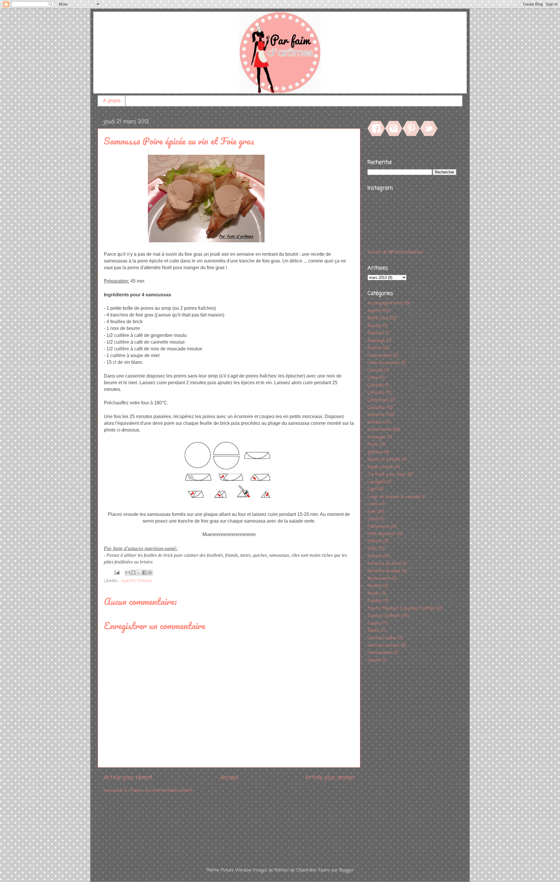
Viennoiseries (380, 653)
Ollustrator (306, 870)
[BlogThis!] (133, 572)
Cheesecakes (380, 355)
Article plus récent (128, 777)
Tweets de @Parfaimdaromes (395, 252)
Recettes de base (384, 571)
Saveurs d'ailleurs (384, 616)
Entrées (144, 581)
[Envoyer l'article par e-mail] (116, 573)
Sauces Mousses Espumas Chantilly (401, 608)
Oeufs (373, 519)
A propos (112, 101)
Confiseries (378, 400)
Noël (372, 512)
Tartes (373, 630)
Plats (372, 549)
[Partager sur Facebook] (144, 572)
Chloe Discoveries (384, 363)
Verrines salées (382, 638)
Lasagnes (377, 482)
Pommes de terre (384, 564)
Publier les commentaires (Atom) (161, 790)
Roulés (374, 593)
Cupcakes (376, 407)
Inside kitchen (381, 467)
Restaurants (379, 578)
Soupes (374, 623)
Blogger (346, 870)
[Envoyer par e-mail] (128, 572)
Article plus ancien (329, 777)
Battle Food (378, 318)
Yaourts (374, 660)
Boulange (376, 341)
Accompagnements (386, 303)
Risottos (375, 586)
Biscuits (375, 326)
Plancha (375, 541)
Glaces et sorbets (384, 459)
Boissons (376, 333)
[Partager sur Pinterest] (150, 572)
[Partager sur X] (139, 572)
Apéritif (128, 581)
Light (372, 489)
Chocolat (375, 370)
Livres (373, 504)
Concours (376, 392)
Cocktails (376, 385)
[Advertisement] (391, 760)
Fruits (373, 444)
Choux (373, 378)
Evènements (379, 430)
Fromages (377, 437)
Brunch (374, 348)
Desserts (376, 415)
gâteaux (375, 452)
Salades (375, 601)
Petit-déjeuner (381, 534)
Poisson (375, 556)
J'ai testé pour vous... (387, 474)
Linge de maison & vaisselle (394, 497)
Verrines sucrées (384, 645)
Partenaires (379, 526)
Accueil (229, 777)
